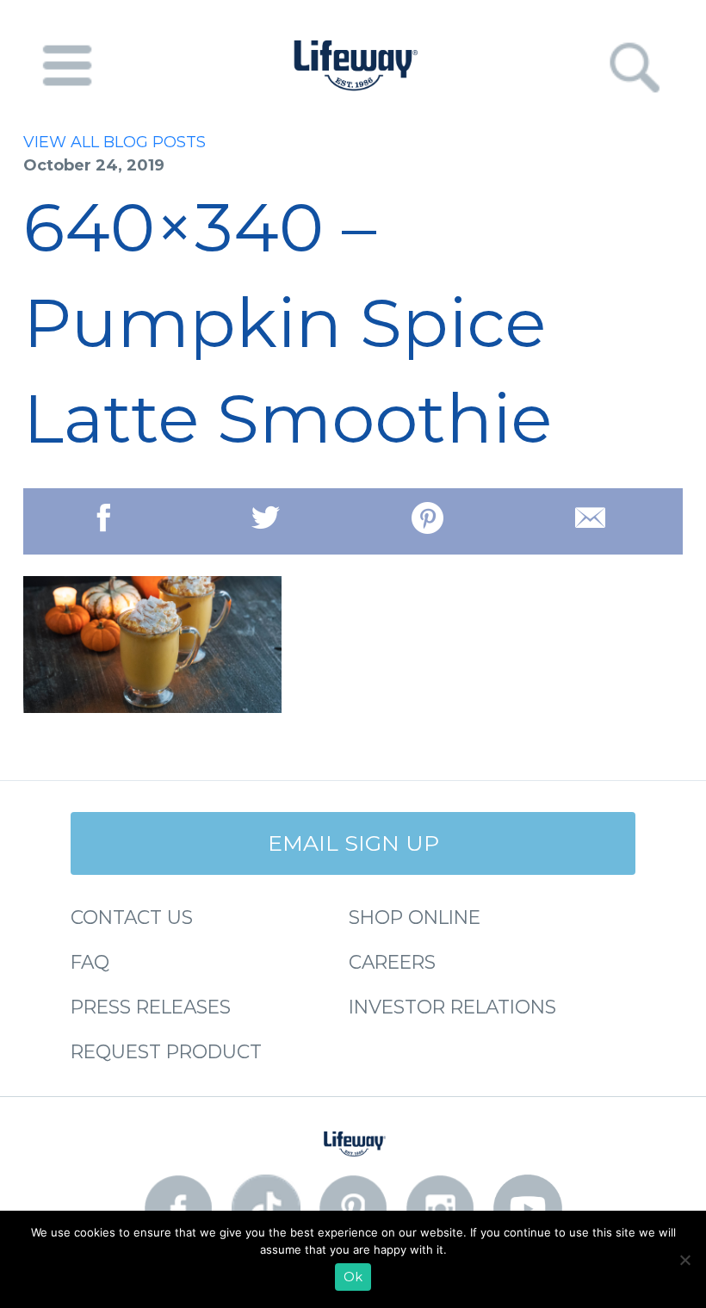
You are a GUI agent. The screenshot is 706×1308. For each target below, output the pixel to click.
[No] (684, 1259)
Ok (353, 1277)
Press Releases (151, 1006)
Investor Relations (452, 1006)
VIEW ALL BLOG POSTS (114, 142)
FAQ (90, 962)
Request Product (166, 1051)
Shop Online (414, 917)
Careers (392, 962)
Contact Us (132, 917)
